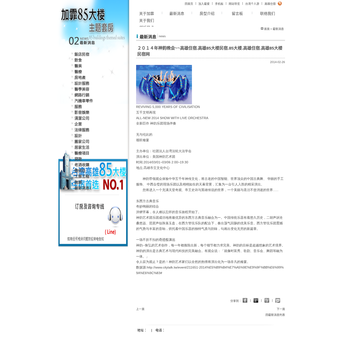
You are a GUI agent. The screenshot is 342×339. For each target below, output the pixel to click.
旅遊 (78, 182)
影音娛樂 (81, 112)
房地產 (80, 78)
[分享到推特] (277, 300)
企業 (78, 124)
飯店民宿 (81, 54)
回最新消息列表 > (276, 315)
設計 (78, 136)
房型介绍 (207, 14)
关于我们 (146, 21)
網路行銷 (81, 95)
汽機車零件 (83, 101)
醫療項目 (81, 153)
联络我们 (267, 14)
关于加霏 (146, 14)
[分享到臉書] (256, 300)
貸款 (78, 159)
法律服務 (81, 130)
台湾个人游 (252, 4)
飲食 (78, 60)
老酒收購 (81, 165)
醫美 (78, 66)
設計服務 (81, 83)
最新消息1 (82, 188)
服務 (78, 107)
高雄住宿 (270, 4)
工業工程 (81, 176)
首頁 (267, 29)
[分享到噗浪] (267, 300)
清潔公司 (81, 118)
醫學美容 (81, 89)
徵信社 (80, 171)
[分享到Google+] (245, 300)
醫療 (78, 72)
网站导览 (234, 4)
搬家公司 (81, 142)
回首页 (189, 4)
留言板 (237, 14)
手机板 (219, 4)
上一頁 (140, 309)
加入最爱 (204, 4)
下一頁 (281, 309)
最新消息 (176, 14)
